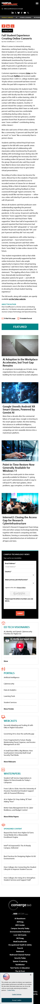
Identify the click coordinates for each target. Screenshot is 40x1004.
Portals (9, 673)
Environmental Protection (20, 931)
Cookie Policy (11, 990)
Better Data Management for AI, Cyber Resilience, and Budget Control (18, 809)
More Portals (9, 709)
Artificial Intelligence (11, 677)
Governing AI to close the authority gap (19, 734)
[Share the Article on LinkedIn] (8, 26)
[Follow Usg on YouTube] (25, 13)
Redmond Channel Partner (20, 954)
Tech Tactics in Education (20, 968)
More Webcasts (10, 761)
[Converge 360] (20, 905)
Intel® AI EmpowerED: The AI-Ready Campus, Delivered (17, 846)
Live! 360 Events (20, 935)
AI (16, 17)
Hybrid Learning (25, 17)
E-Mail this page (9, 318)
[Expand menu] (37, 4)
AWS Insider (20, 925)
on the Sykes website (17, 299)
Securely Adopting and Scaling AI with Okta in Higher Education (18, 726)
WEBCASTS (10, 720)
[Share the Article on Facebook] (3, 26)
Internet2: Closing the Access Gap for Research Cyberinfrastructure (20, 520)
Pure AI (20, 948)
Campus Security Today (20, 928)
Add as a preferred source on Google (13, 8)
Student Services (10, 702)
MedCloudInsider (20, 941)
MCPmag (20, 938)
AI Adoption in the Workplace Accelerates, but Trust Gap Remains (20, 362)
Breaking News (7, 30)
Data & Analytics (10, 690)
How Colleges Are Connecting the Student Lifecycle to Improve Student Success (20, 868)
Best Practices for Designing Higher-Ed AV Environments (20, 857)
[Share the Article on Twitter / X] (12, 26)
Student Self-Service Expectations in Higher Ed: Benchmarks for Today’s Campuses (17, 780)
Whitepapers (12, 773)
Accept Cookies (16, 1000)
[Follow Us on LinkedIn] (13, 13)
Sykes (28, 73)
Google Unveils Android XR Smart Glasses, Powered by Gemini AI (19, 409)
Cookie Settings (16, 994)
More (6, 661)
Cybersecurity (9, 683)
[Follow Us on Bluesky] (19, 13)
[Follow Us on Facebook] (22, 13)
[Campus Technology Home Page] (10, 4)
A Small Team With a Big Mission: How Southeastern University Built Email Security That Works (18, 752)
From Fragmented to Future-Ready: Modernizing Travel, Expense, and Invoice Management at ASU (19, 742)
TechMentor (20, 964)
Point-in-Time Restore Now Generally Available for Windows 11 (18, 467)
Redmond (20, 951)
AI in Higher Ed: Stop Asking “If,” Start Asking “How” (18, 800)
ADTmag (20, 922)
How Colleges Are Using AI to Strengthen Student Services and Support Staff (19, 879)
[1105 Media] (20, 914)
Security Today (20, 958)
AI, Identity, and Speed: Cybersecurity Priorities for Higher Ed (18, 632)
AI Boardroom (20, 918)
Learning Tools (9, 696)
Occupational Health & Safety (20, 945)
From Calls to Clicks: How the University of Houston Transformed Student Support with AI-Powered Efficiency (20, 790)
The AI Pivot (20, 971)
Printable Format (26, 318)
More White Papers (11, 816)
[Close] (30, 975)
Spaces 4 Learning (20, 961)
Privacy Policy (21, 587)
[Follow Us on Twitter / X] (15, 13)
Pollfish (17, 76)
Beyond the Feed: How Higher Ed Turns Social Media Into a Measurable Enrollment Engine (19, 835)
